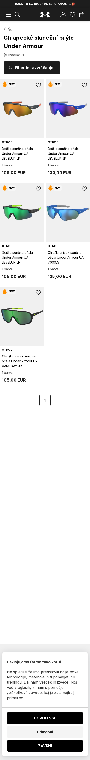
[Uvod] (5, 28)
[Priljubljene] (72, 14)
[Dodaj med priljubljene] (38, 85)
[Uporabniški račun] (63, 14)
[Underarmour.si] (45, 15)
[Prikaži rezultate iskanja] (17, 14)
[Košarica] (81, 14)
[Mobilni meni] (8, 14)
